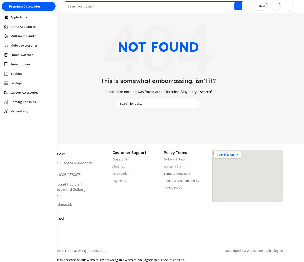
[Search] (238, 6)
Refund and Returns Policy (181, 181)
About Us (118, 166)
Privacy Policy (173, 188)
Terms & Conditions (177, 174)
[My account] (289, 6)
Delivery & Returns (176, 159)
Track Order (120, 174)
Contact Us (119, 159)
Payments (119, 181)
